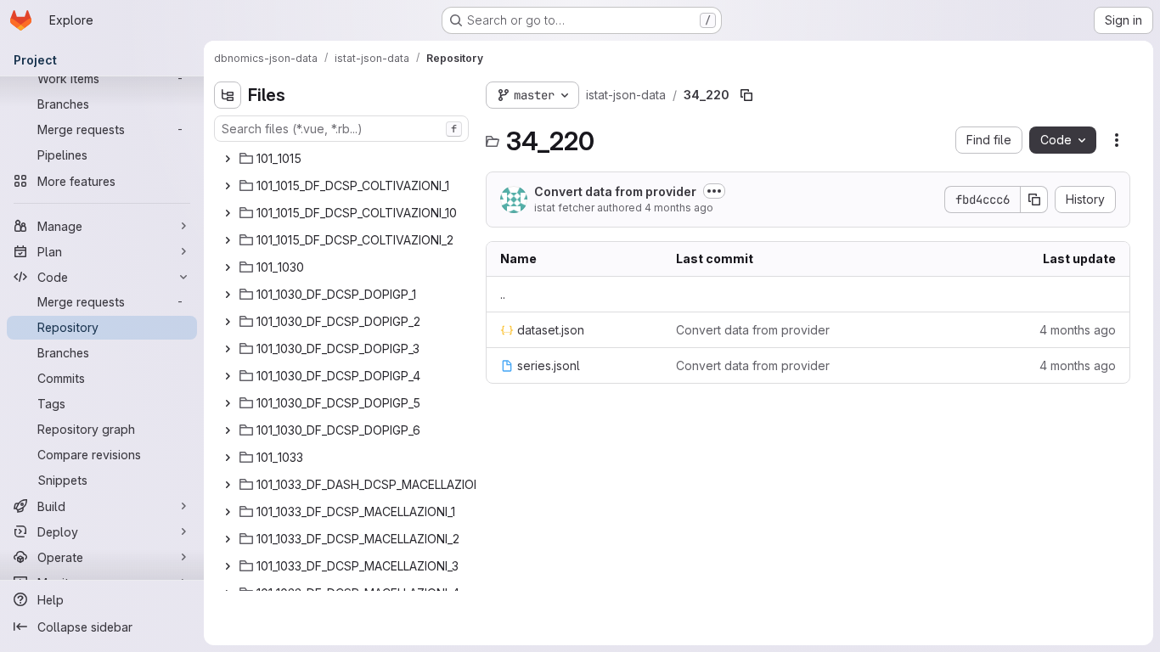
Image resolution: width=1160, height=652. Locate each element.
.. (502, 294)
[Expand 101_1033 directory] (227, 457)
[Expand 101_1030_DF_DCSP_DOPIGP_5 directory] (227, 403)
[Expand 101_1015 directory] (227, 159)
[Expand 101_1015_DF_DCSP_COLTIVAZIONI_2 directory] (227, 240)
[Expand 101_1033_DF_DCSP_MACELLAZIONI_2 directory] (227, 539)
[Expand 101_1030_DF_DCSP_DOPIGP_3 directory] (227, 349)
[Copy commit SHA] (1034, 199)
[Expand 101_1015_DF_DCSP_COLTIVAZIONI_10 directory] (227, 213)
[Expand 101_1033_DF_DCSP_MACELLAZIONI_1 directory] (227, 512)
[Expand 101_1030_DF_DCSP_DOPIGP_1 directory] (227, 294)
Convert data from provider (615, 191)
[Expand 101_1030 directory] (227, 267)
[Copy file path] (746, 95)
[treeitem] (343, 158)
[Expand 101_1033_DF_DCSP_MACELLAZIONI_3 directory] (227, 566)
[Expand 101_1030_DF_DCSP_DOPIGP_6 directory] (227, 430)
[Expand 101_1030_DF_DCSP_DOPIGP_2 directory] (227, 322)
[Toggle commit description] (714, 191)
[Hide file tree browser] (227, 95)
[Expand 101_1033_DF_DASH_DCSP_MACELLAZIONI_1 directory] (227, 485)
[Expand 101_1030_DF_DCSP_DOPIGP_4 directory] (227, 376)
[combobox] (341, 128)
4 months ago (679, 207)
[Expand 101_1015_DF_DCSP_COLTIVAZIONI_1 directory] (227, 186)
